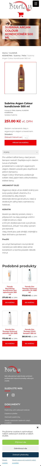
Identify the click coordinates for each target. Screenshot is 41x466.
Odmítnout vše (20, 448)
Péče (24, 56)
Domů (5, 53)
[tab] (20, 152)
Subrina (17, 56)
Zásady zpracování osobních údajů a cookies (17, 421)
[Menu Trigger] (36, 4)
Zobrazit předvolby (21, 455)
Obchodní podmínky (12, 417)
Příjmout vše (20, 442)
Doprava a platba (11, 413)
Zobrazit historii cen (13, 137)
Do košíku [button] (9, 302)
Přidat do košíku (20, 142)
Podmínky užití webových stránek (17, 410)
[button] (37, 427)
